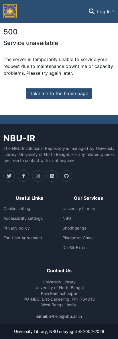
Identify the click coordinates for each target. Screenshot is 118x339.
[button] (10, 11)
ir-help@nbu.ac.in (65, 316)
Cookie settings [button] (17, 209)
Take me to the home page (59, 93)
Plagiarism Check (78, 238)
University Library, (31, 331)
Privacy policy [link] (16, 228)
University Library (78, 209)
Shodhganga (74, 228)
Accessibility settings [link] (23, 218)
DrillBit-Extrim (75, 248)
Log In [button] (104, 11)
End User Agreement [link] (22, 238)
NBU (66, 218)
